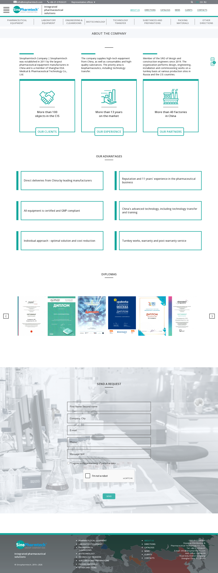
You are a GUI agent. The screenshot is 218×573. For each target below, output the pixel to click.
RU (205, 2)
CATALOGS (165, 10)
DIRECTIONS (150, 10)
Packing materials (183, 22)
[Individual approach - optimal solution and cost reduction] (59, 240)
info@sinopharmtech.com (29, 2)
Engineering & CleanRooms (73, 22)
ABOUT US (135, 10)
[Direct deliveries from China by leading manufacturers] (59, 180)
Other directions (206, 22)
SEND (109, 496)
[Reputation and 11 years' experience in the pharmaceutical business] (158, 180)
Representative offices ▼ (84, 2)
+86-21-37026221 (58, 2)
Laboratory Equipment (48, 22)
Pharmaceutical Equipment (17, 22)
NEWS (177, 10)
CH (201, 2)
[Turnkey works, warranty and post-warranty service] (158, 240)
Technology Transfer (120, 22)
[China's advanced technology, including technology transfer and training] (158, 210)
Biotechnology (95, 21)
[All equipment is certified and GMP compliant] (59, 210)
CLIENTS (188, 10)
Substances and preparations (152, 22)
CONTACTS (202, 10)
